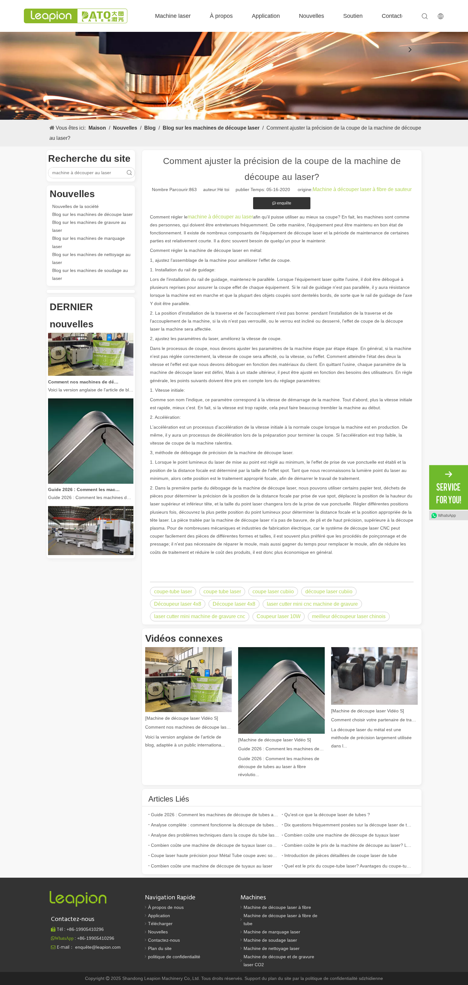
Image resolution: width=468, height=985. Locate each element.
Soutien (353, 16)
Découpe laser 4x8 (234, 604)
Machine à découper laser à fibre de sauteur (362, 189)
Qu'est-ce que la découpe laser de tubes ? (327, 814)
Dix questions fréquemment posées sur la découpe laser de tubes (348, 824)
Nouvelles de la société (75, 206)
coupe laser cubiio (273, 591)
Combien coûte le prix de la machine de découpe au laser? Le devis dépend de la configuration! (348, 845)
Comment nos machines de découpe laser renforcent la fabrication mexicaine (84, 373)
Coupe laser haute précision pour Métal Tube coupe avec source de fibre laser (215, 855)
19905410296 (85, 929)
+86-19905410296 (95, 938)
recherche (129, 173)
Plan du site (160, 948)
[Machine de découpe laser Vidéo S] (181, 718)
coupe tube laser (222, 591)
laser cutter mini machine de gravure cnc (199, 616)
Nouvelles (311, 16)
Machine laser (173, 16)
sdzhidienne (371, 978)
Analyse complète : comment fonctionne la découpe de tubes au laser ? (215, 824)
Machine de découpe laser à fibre (277, 907)
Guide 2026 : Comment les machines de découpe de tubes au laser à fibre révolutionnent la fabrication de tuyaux (84, 481)
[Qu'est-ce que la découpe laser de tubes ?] (90, 553)
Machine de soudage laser (270, 940)
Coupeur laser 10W (279, 616)
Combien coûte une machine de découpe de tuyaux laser (342, 835)
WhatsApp (447, 515)
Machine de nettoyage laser (272, 948)
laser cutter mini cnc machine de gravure (312, 604)
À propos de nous (166, 907)
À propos (221, 16)
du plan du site (277, 978)
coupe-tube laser (173, 591)
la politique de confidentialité (330, 978)
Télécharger (160, 923)
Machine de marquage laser (272, 931)
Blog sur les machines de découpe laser (92, 214)
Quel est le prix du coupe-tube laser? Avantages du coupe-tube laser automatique (348, 865)
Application (266, 16)
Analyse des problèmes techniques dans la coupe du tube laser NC (215, 835)
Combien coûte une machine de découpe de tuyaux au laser (212, 865)
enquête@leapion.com (98, 947)
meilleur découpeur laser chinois (349, 616)
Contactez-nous (402, 16)
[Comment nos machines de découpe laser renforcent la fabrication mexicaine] (90, 365)
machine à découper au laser (220, 216)
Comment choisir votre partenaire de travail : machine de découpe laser (374, 719)
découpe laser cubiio (328, 591)
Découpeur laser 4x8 (177, 604)
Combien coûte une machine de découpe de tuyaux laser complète (215, 845)
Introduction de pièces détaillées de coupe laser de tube (340, 855)
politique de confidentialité (174, 956)
